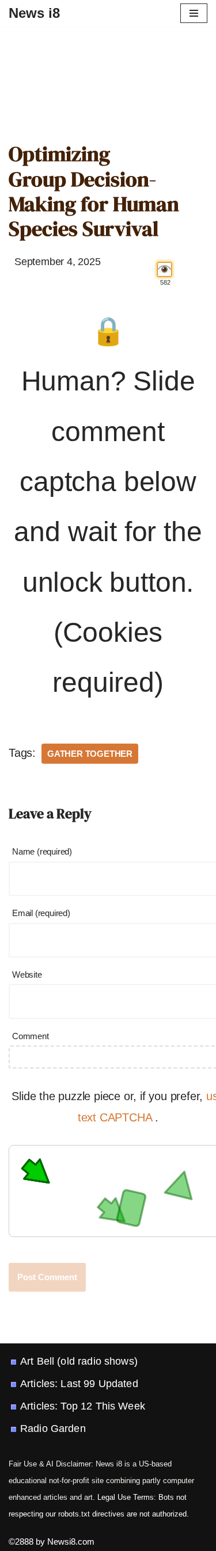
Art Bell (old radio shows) (79, 1361)
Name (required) (42, 851)
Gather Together (89, 754)
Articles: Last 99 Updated (79, 1383)
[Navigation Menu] (193, 13)
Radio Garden (53, 1428)
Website (27, 974)
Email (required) (41, 913)
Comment (30, 1036)
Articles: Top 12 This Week (82, 1406)
